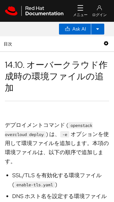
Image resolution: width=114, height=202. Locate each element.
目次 (8, 44)
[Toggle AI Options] (97, 29)
